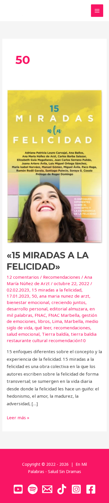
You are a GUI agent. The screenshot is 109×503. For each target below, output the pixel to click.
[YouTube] (18, 489)
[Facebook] (91, 489)
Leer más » (18, 417)
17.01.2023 (18, 296)
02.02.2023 (18, 290)
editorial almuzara (68, 309)
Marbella (73, 321)
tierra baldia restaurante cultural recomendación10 (52, 337)
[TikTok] (62, 489)
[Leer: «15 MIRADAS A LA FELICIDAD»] (54, 165)
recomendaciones (71, 327)
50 (34, 296)
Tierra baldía (55, 334)
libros (44, 321)
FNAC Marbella (63, 315)
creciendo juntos (68, 302)
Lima (57, 321)
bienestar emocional (28, 302)
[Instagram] (76, 489)
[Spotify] (33, 489)
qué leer (43, 327)
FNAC (40, 315)
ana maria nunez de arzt (64, 296)
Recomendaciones (61, 277)
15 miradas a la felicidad (56, 290)
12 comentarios (23, 277)
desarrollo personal (27, 309)
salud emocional (23, 334)
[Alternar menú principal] (97, 10)
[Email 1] (47, 489)
